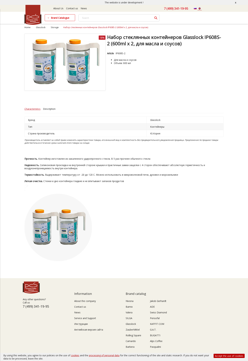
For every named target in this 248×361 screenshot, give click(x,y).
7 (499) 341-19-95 (176, 8)
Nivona (129, 301)
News (84, 8)
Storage (55, 27)
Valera (129, 312)
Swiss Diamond (158, 312)
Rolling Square (133, 335)
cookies (75, 355)
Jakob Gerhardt (158, 301)
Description (49, 108)
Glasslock (40, 27)
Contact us (72, 8)
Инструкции (81, 323)
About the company (85, 301)
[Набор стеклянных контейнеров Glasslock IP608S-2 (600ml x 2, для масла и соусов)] (64, 89)
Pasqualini (155, 346)
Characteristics (32, 108)
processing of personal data (104, 355)
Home (27, 27)
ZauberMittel (133, 329)
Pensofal (155, 318)
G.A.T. (153, 329)
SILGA (129, 318)
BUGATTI (155, 335)
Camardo (131, 341)
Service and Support (85, 318)
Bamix (129, 306)
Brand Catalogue (60, 17)
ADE (152, 306)
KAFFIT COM (157, 323)
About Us (58, 8)
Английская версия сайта (88, 329)
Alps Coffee (156, 341)
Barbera (130, 346)
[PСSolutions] (32, 24)
